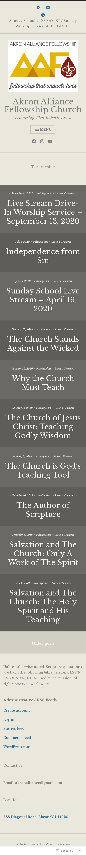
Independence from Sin (43, 256)
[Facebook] (34, 142)
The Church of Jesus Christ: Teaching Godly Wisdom (43, 426)
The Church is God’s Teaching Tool (43, 471)
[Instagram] (43, 142)
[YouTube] (51, 142)
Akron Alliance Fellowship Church (43, 106)
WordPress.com (16, 747)
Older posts (43, 643)
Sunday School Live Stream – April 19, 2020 (43, 300)
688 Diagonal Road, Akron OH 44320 (35, 817)
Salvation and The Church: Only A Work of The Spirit (43, 553)
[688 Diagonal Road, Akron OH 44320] (38, 8)
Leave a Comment (65, 193)
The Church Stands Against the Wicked (43, 344)
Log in (8, 720)
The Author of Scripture (43, 510)
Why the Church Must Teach (43, 383)
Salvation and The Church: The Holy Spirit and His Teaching (43, 606)
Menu (46, 129)
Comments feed (17, 738)
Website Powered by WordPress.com (42, 844)
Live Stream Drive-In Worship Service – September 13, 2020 (43, 212)
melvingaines (44, 193)
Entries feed (13, 729)
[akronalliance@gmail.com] (48, 8)
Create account (16, 710)
